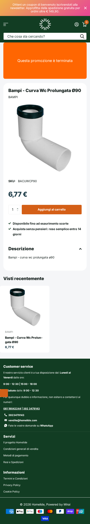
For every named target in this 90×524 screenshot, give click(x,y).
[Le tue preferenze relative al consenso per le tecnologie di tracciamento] (4, 393)
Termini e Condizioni (15, 478)
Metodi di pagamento (15, 455)
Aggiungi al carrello (52, 209)
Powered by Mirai (58, 504)
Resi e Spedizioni (13, 462)
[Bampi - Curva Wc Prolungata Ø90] (24, 307)
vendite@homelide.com (22, 420)
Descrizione (21, 248)
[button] (18, 206)
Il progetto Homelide (15, 442)
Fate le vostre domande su (30, 425)
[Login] (76, 24)
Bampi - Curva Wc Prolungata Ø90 (23, 340)
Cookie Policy (11, 491)
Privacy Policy (12, 485)
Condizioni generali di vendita (20, 448)
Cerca (82, 36)
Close (85, 8)
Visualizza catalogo (5, 24)
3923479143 (16, 415)
